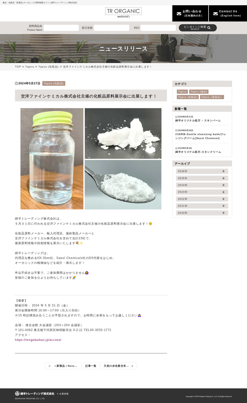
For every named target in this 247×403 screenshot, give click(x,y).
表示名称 (87, 27)
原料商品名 (34, 27)
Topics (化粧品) (49, 66)
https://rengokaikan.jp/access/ (38, 339)
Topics (29, 66)
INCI (136, 27)
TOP (18, 66)
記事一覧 (91, 365)
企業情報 (63, 394)
